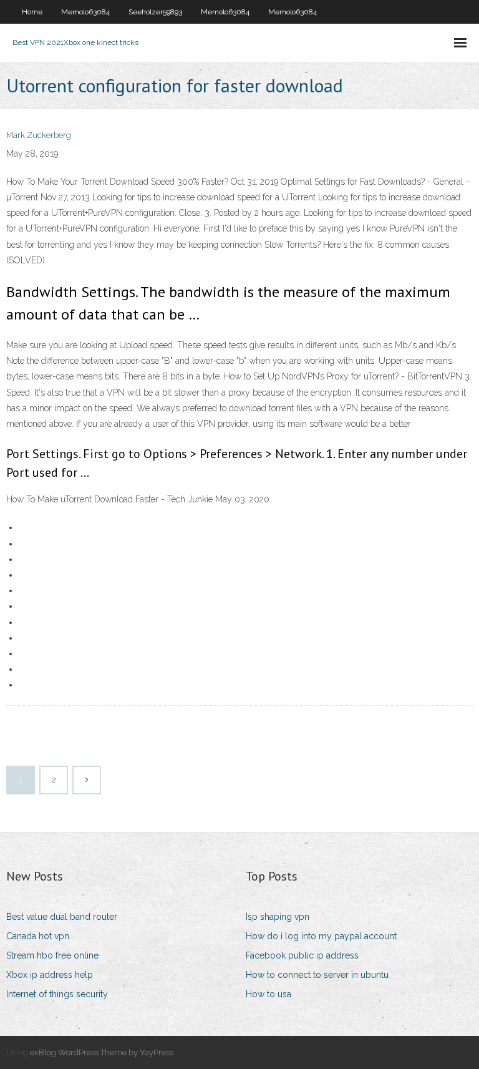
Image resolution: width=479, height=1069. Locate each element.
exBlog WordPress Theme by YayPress (101, 1052)
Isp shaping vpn (277, 917)
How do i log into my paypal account (321, 936)
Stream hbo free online (52, 955)
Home (32, 11)
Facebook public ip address (302, 955)
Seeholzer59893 (155, 11)
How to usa (268, 994)
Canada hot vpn (37, 936)
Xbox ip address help (49, 975)
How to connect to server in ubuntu (317, 975)
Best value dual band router (61, 917)
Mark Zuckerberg (38, 135)
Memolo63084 (85, 11)
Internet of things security (57, 994)
